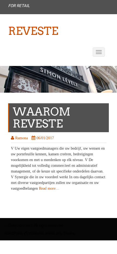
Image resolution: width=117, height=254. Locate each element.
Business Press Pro (44, 233)
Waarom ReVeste (41, 117)
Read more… (49, 188)
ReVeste (33, 31)
